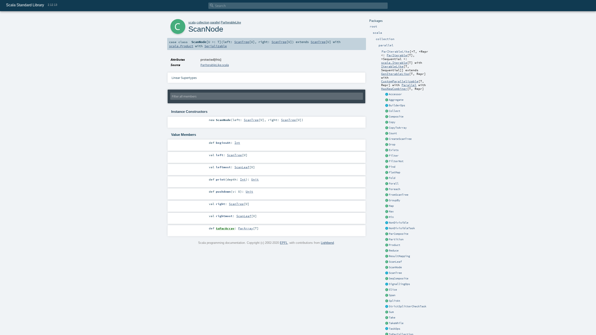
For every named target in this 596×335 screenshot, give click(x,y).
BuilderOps (397, 105)
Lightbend (327, 243)
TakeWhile (396, 323)
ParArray (245, 228)
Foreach (394, 189)
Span (392, 295)
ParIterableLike (231, 22)
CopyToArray (398, 127)
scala (192, 22)
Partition (396, 239)
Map (391, 206)
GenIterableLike (395, 74)
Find (392, 166)
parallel (215, 22)
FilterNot (396, 161)
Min (391, 217)
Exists (394, 150)
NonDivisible (398, 222)
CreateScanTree (400, 139)
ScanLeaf (395, 261)
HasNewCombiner (394, 88)
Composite (396, 116)
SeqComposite (398, 278)
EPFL (284, 243)
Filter (394, 155)
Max (391, 211)
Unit (255, 179)
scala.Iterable (394, 62)
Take (392, 317)
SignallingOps (399, 284)
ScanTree (395, 273)
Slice (393, 289)
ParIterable (397, 55)
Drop (392, 144)
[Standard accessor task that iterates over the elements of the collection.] (387, 94)
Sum (391, 312)
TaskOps (394, 328)
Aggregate (396, 99)
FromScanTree (398, 194)
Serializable (215, 46)
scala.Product (181, 46)
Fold (392, 178)
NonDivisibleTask (402, 228)
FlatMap (394, 172)
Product (394, 245)
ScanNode (395, 267)
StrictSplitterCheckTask (407, 306)
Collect (394, 111)
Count (393, 133)
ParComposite (398, 233)
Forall (394, 183)
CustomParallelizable (399, 81)
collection (202, 22)
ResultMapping (399, 256)
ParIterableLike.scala (214, 65)
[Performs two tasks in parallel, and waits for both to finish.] (387, 234)
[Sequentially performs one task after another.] (387, 279)
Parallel (409, 85)
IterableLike (392, 66)
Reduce (394, 250)
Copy (392, 122)
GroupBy (394, 200)
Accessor (395, 94)
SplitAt (394, 300)
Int (237, 142)
